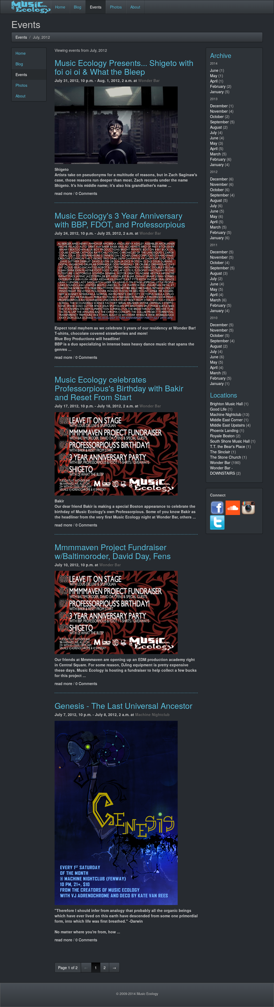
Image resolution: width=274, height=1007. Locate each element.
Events (95, 7)
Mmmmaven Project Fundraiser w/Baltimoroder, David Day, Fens (113, 551)
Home (60, 7)
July (213, 132)
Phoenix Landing (224, 430)
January (217, 91)
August (216, 127)
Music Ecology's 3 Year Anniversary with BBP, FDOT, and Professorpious (120, 220)
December (219, 105)
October (217, 116)
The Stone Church (225, 457)
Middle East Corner (226, 419)
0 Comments (86, 193)
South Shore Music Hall (230, 441)
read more (63, 193)
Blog (77, 7)
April (214, 81)
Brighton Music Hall (226, 403)
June (214, 70)
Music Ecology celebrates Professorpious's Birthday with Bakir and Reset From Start (119, 388)
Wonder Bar (148, 80)
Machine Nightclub (152, 714)
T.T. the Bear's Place (227, 446)
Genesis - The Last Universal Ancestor (123, 705)
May (213, 75)
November (219, 111)
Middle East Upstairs (228, 425)
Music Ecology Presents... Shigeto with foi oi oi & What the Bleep (124, 67)
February (218, 86)
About (135, 7)
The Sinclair (220, 451)
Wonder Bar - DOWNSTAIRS (222, 470)
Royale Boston (222, 435)
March (215, 153)
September (219, 121)
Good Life (218, 409)
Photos (116, 7)
